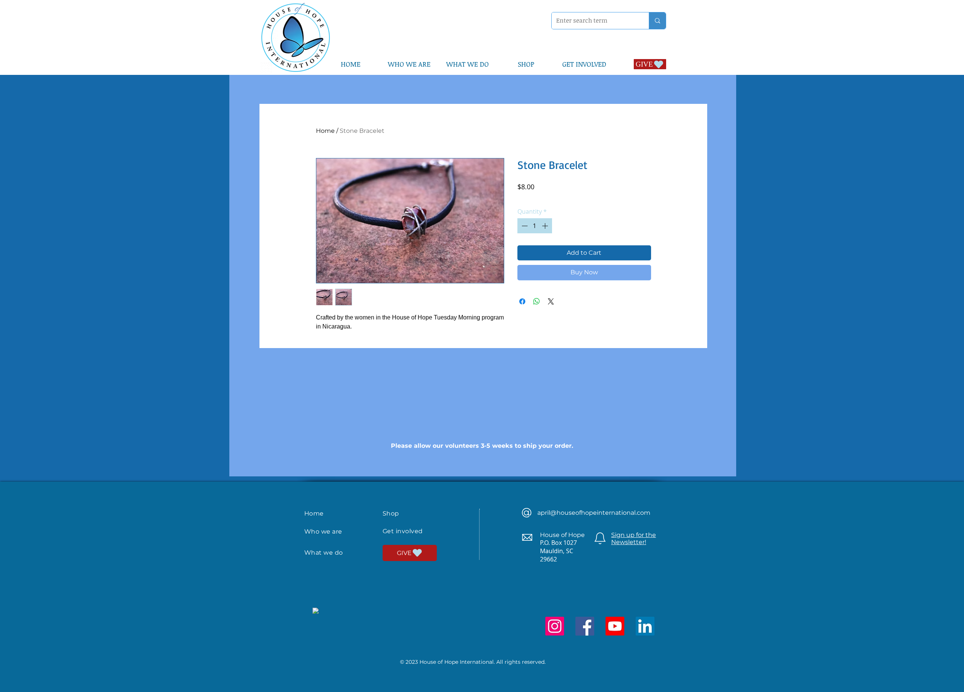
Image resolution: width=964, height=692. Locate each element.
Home (325, 130)
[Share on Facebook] (522, 301)
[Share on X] (550, 301)
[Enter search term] (657, 20)
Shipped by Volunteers (591, 197)
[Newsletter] (600, 538)
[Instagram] (554, 626)
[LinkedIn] (645, 626)
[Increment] (545, 226)
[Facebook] (584, 626)
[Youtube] (615, 626)
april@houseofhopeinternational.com (593, 512)
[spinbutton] (534, 226)
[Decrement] (524, 226)
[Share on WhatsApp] (536, 301)
